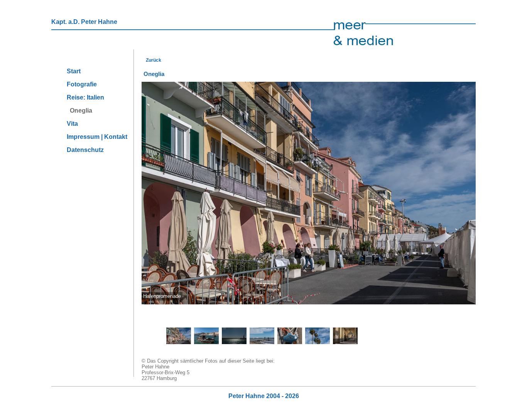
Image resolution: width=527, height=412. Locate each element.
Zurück (152, 60)
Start (74, 71)
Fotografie (82, 84)
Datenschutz (85, 150)
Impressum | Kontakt (97, 136)
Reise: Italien (85, 97)
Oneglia (79, 110)
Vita (72, 123)
